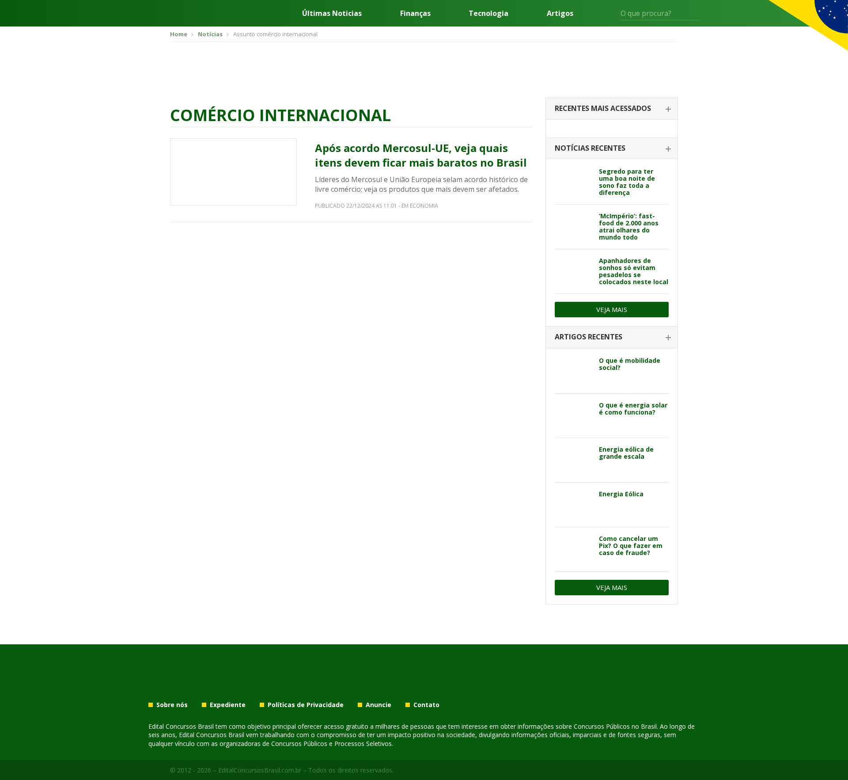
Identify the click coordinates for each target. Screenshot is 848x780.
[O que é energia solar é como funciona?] (573, 416)
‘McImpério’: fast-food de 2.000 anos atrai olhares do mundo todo (629, 226)
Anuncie (378, 705)
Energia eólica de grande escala (626, 452)
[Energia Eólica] (573, 505)
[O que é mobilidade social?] (573, 371)
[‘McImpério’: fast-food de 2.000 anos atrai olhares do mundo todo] (573, 227)
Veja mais (611, 309)
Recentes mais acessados (603, 108)
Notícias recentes (590, 148)
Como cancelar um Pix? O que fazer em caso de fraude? (630, 545)
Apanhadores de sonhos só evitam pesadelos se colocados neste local (633, 271)
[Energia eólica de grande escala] (573, 460)
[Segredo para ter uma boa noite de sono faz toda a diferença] (573, 182)
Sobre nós (172, 705)
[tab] (612, 109)
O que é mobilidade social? (629, 364)
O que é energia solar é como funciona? (633, 408)
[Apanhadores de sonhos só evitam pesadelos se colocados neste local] (573, 271)
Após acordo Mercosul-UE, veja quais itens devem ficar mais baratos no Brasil (421, 155)
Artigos (560, 13)
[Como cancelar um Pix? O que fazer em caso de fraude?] (573, 549)
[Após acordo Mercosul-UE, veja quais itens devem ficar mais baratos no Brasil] (233, 171)
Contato (426, 705)
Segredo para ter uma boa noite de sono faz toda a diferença (627, 182)
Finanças (415, 13)
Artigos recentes (588, 337)
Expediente (228, 705)
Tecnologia (488, 13)
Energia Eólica (621, 494)
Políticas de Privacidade (306, 705)
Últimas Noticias (332, 13)
